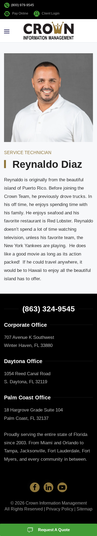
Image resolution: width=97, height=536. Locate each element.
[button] (6, 31)
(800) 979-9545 (22, 5)
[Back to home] (48, 31)
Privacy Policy (59, 509)
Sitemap (84, 509)
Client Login (51, 13)
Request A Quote (53, 529)
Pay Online (20, 13)
